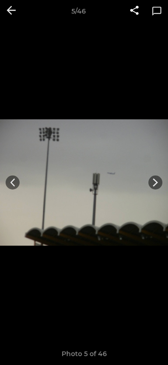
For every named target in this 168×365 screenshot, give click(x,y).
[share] (134, 11)
